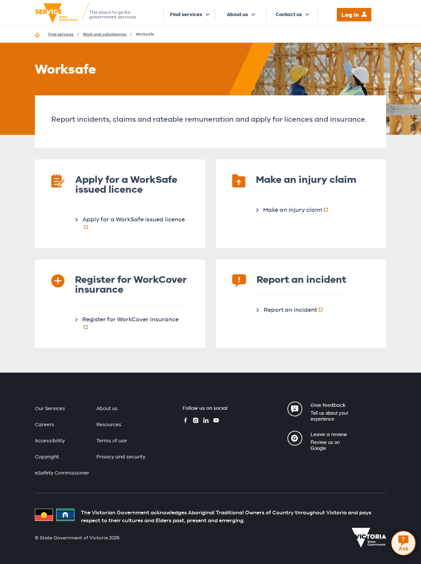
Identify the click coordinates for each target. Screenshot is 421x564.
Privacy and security (120, 456)
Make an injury (299, 209)
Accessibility (50, 440)
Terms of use (111, 440)
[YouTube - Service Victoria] (216, 421)
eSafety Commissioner (62, 473)
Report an (297, 309)
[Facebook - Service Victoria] (185, 421)
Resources (108, 424)
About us (237, 14)
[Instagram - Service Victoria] (196, 421)
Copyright (47, 456)
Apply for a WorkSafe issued (136, 219)
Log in (350, 14)
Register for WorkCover (135, 319)
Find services (186, 14)
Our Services (50, 408)
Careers (44, 424)
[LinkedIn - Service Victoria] (206, 421)
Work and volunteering (105, 34)
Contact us (289, 14)
